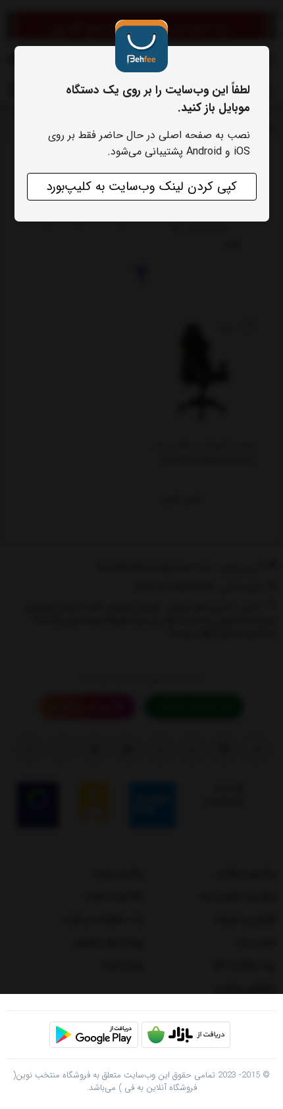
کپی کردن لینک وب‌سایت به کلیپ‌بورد (141, 187)
